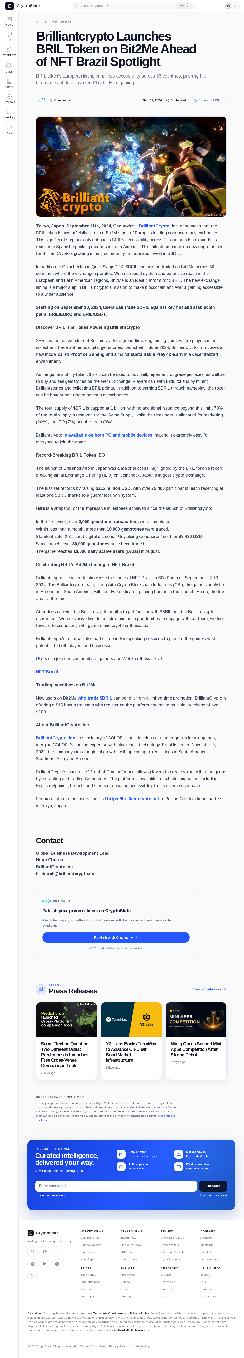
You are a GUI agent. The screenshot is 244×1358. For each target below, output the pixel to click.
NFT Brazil (47, 671)
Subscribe (213, 1185)
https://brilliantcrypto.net (133, 798)
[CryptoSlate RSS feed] (32, 1276)
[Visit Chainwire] (41, 100)
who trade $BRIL (95, 698)
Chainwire (62, 100)
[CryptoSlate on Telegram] (32, 1264)
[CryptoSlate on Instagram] (57, 1264)
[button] (9, 129)
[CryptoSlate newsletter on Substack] (57, 1251)
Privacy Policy (139, 1313)
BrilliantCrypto (154, 226)
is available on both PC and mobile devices (107, 435)
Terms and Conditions (108, 1313)
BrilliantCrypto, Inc (55, 738)
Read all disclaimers (131, 1330)
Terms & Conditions (92, 1346)
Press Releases (73, 991)
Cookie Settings (141, 1346)
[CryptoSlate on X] (32, 1251)
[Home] (37, 22)
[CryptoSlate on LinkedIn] (45, 1264)
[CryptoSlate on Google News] (45, 1251)
